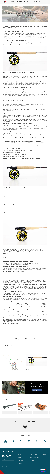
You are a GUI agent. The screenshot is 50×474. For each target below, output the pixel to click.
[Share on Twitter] (7, 345)
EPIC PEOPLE (36, 1)
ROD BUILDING (26, 1)
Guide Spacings (20, 460)
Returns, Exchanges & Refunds (34, 457)
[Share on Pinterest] (9, 345)
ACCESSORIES (19, 1)
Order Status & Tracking (33, 454)
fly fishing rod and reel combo (19, 42)
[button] (2, 471)
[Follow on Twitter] (4, 466)
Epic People (44, 454)
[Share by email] (11, 345)
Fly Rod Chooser (20, 463)
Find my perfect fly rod (36, 390)
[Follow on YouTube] (8, 466)
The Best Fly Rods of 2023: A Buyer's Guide (33, 367)
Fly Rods (6, 36)
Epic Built (19, 454)
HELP (39, 1)
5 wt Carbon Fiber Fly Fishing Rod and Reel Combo (22, 187)
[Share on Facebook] (5, 345)
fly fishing (25, 10)
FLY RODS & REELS (13, 1)
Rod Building (20, 457)
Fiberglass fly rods (13, 84)
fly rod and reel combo (16, 33)
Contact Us (32, 460)
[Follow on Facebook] (2, 466)
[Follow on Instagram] (6, 466)
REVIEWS (31, 1)
